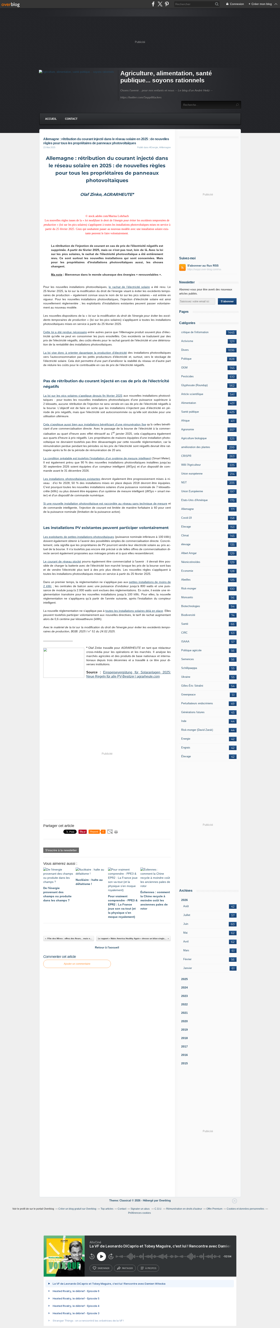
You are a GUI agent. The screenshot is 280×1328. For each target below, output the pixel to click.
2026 (184, 900)
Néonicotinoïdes (190, 562)
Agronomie (187, 429)
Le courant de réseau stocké (62, 561)
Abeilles (186, 579)
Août (186, 906)
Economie (187, 570)
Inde (183, 721)
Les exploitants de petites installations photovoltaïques (78, 536)
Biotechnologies (190, 606)
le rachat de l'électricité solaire (129, 287)
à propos (150, 1268)
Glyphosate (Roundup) (194, 385)
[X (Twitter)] (160, 4)
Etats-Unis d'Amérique (194, 500)
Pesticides (187, 376)
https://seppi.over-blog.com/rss (204, 269)
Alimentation (188, 402)
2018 (184, 1038)
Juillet (186, 915)
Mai (185, 932)
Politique (186, 358)
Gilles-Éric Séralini (192, 685)
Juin (185, 923)
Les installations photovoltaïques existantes (71, 478)
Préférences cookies (139, 1212)
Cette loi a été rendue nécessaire (65, 332)
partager (127, 1268)
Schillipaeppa (189, 668)
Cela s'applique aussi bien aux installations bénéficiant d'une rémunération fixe (94, 424)
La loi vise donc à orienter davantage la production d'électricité (85, 352)
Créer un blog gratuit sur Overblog (77, 1208)
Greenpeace (188, 694)
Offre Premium (214, 1208)
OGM (184, 367)
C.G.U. (158, 1208)
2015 (184, 1063)
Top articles (107, 1208)
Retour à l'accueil (107, 947)
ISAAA (185, 641)
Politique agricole (191, 650)
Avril (186, 941)
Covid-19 (186, 517)
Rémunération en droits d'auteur (184, 1208)
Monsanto (187, 597)
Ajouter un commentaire (77, 963)
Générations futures (193, 712)
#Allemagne (165, 147)
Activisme (187, 341)
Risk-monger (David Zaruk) (197, 729)
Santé (184, 623)
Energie (185, 738)
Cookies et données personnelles (245, 1208)
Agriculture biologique (194, 438)
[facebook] (153, 4)
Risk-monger (188, 588)
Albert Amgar (189, 553)
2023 (184, 996)
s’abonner (103, 1268)
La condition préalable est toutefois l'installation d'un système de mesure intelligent (97, 458)
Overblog (165, 1200)
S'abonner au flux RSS (203, 265)
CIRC (184, 632)
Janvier (187, 968)
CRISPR (186, 455)
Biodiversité (188, 615)
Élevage (186, 756)
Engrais (185, 747)
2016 (184, 1055)
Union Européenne (192, 491)
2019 (184, 1029)
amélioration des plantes (195, 447)
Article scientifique (192, 394)
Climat (185, 535)
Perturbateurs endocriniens (197, 703)
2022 (184, 1004)
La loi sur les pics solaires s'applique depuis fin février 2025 (82, 395)
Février (187, 959)
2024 (184, 987)
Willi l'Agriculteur (191, 464)
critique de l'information (194, 332)
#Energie (153, 147)
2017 (184, 1046)
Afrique (185, 420)
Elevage (186, 526)
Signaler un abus (140, 1208)
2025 (184, 979)
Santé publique (190, 411)
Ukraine (185, 676)
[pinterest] (166, 4)
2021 (184, 1012)
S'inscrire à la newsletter (61, 850)
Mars (186, 950)
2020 (184, 1021)
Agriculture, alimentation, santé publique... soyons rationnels (166, 77)
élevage (185, 544)
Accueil (51, 118)
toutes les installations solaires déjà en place (134, 610)
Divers (185, 349)
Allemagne (187, 508)
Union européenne (192, 473)
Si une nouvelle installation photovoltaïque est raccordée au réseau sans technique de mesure (105, 503)
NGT (184, 482)
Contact (71, 118)
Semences (187, 659)
